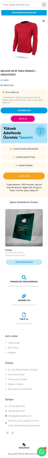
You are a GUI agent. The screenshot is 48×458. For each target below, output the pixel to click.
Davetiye (8, 250)
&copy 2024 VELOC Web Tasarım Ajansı (24, 454)
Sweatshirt (8, 85)
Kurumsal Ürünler (18, 255)
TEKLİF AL (22, 119)
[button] (43, 21)
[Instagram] (7, 432)
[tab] (24, 176)
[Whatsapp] (12, 432)
